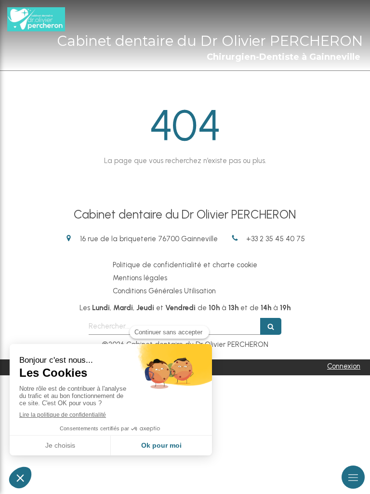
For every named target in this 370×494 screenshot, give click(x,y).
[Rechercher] (270, 326)
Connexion (343, 366)
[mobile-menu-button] (353, 477)
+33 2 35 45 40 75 (275, 238)
